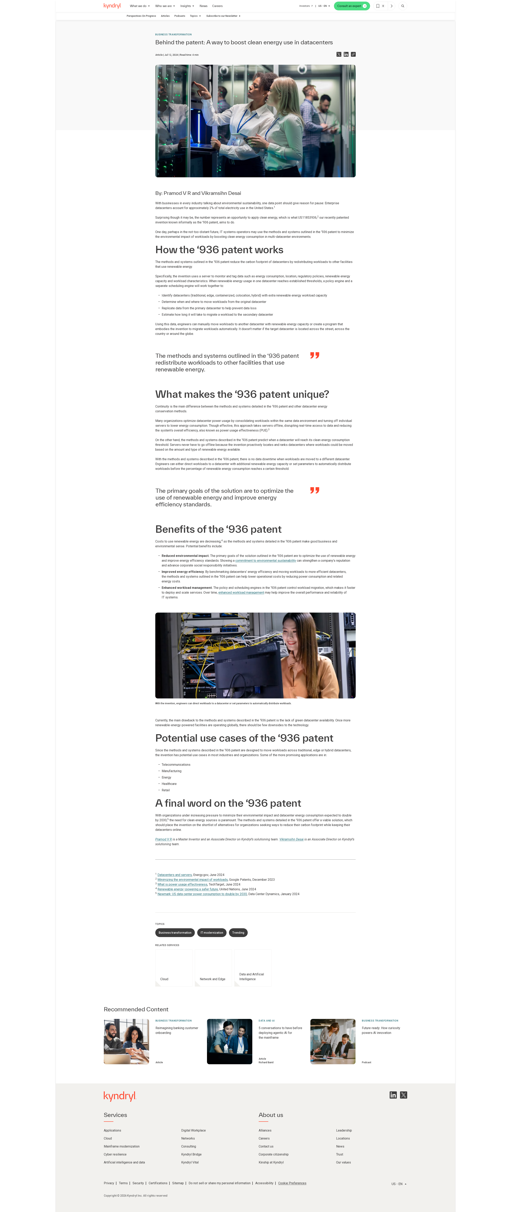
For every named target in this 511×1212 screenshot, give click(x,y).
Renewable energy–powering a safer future (187, 889)
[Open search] (402, 6)
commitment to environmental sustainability (265, 560)
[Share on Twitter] (339, 54)
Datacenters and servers (174, 875)
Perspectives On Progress (141, 16)
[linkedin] (393, 1095)
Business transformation (173, 34)
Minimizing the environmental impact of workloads (192, 880)
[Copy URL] (353, 54)
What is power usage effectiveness (182, 884)
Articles (165, 16)
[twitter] (403, 1095)
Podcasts (179, 16)
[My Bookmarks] (391, 6)
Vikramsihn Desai (221, 193)
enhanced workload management (241, 592)
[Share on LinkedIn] (346, 54)
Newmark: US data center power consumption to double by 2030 (202, 894)
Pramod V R (177, 193)
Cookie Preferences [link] (292, 1183)
